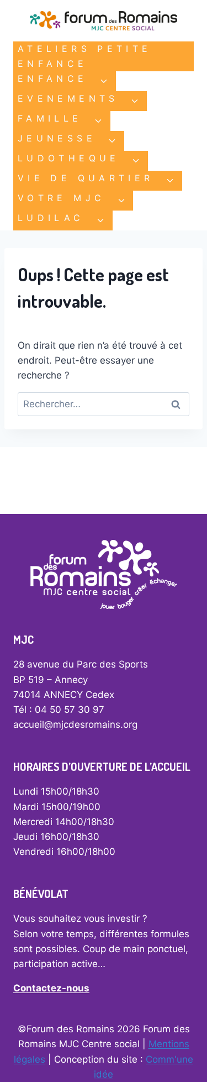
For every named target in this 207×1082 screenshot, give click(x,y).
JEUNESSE (57, 138)
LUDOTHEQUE (69, 158)
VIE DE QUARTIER (85, 177)
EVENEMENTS (68, 98)
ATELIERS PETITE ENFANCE (84, 56)
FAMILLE (50, 118)
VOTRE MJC (61, 197)
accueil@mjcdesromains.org (75, 724)
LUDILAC (51, 217)
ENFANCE (53, 78)
